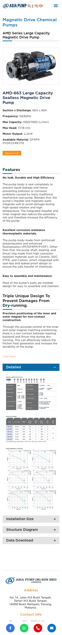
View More (9, 356)
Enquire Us (11, 153)
